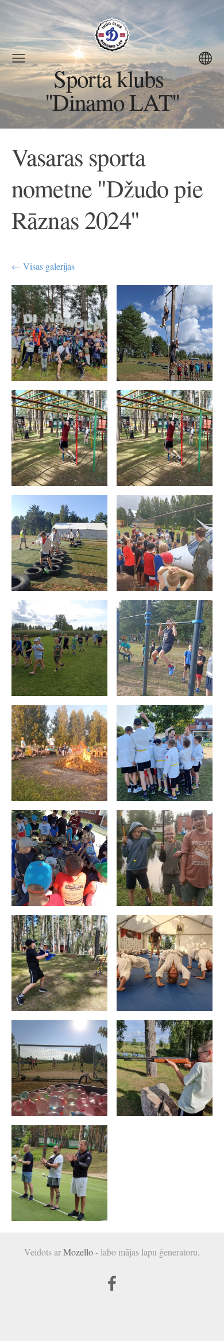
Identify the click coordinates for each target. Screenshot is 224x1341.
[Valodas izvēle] (205, 58)
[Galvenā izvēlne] (18, 58)
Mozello (78, 1252)
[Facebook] (112, 1283)
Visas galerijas (49, 266)
